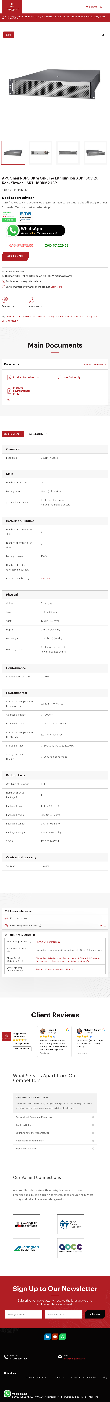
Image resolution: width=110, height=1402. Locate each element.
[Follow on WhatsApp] (62, 1336)
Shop (12, 17)
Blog (105, 1378)
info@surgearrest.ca (74, 1359)
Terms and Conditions (35, 1378)
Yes (100, 926)
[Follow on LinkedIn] (47, 1336)
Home (5, 17)
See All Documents (95, 365)
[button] (103, 35)
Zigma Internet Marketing (86, 1397)
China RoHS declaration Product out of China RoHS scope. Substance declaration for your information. (68, 959)
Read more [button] (45, 1053)
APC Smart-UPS (25, 316)
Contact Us (58, 1378)
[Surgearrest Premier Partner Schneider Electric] (9, 221)
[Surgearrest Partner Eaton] (26, 221)
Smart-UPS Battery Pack (86, 316)
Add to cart (15, 256)
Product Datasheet (24, 377)
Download (38, 377)
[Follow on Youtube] (55, 1336)
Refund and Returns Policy (83, 1378)
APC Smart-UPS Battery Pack (46, 316)
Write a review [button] (22, 1048)
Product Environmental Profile (21, 391)
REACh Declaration (46, 941)
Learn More (56, 287)
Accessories (12, 316)
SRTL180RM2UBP (10, 321)
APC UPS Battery (67, 316)
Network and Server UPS (28, 17)
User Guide (69, 377)
